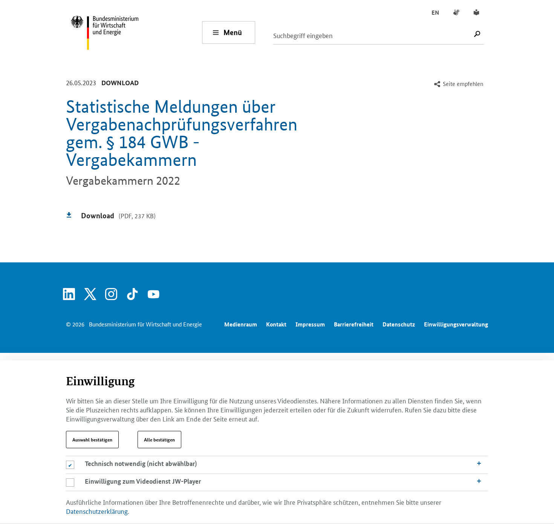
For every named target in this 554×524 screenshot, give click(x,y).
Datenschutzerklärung (97, 510)
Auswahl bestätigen (92, 439)
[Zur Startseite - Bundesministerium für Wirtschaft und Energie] (136, 32)
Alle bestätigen (159, 439)
